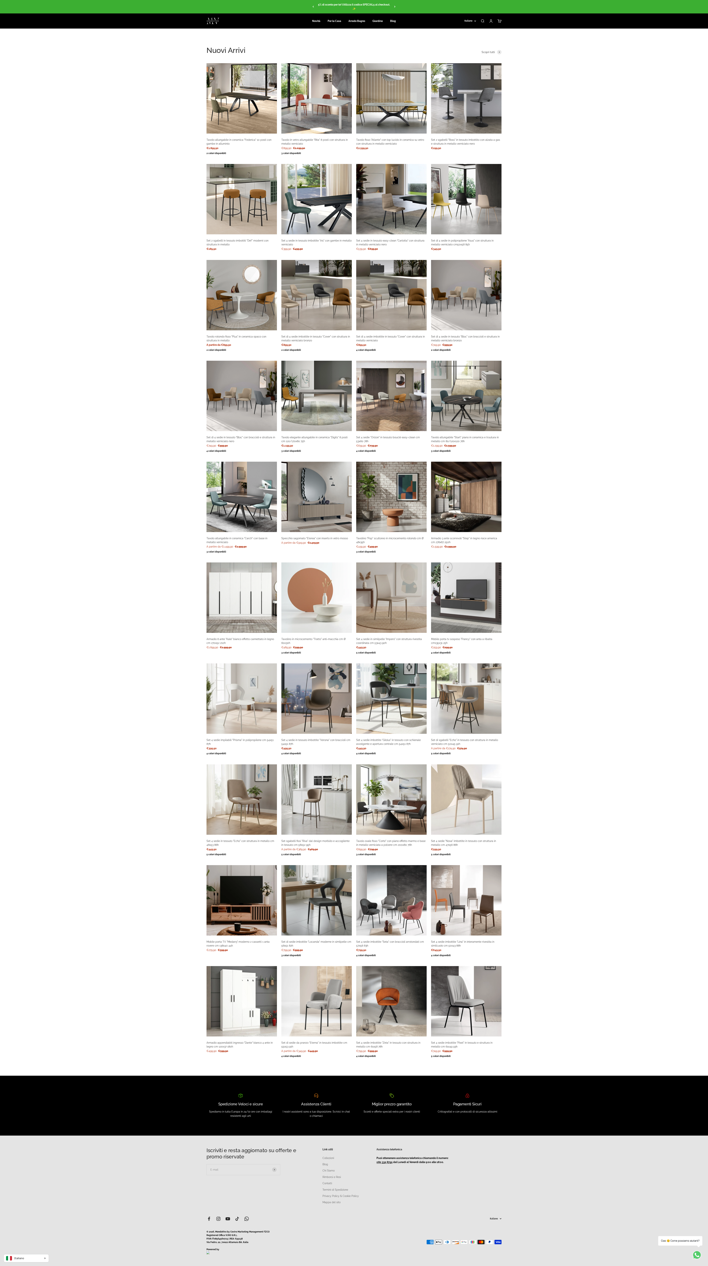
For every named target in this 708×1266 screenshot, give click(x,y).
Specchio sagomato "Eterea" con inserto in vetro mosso (314, 538)
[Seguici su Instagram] (218, 1218)
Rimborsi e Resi (331, 1177)
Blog (393, 21)
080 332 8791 (384, 1162)
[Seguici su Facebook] (208, 1218)
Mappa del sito (331, 1202)
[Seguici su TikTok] (237, 1218)
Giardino (377, 21)
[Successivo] (394, 7)
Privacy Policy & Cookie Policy (340, 1196)
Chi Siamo (328, 1170)
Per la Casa (334, 21)
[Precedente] (313, 7)
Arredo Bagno (356, 21)
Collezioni (328, 1158)
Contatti (327, 1183)
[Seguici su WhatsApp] (246, 1218)
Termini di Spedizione (335, 1189)
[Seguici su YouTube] (227, 1218)
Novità (316, 21)
